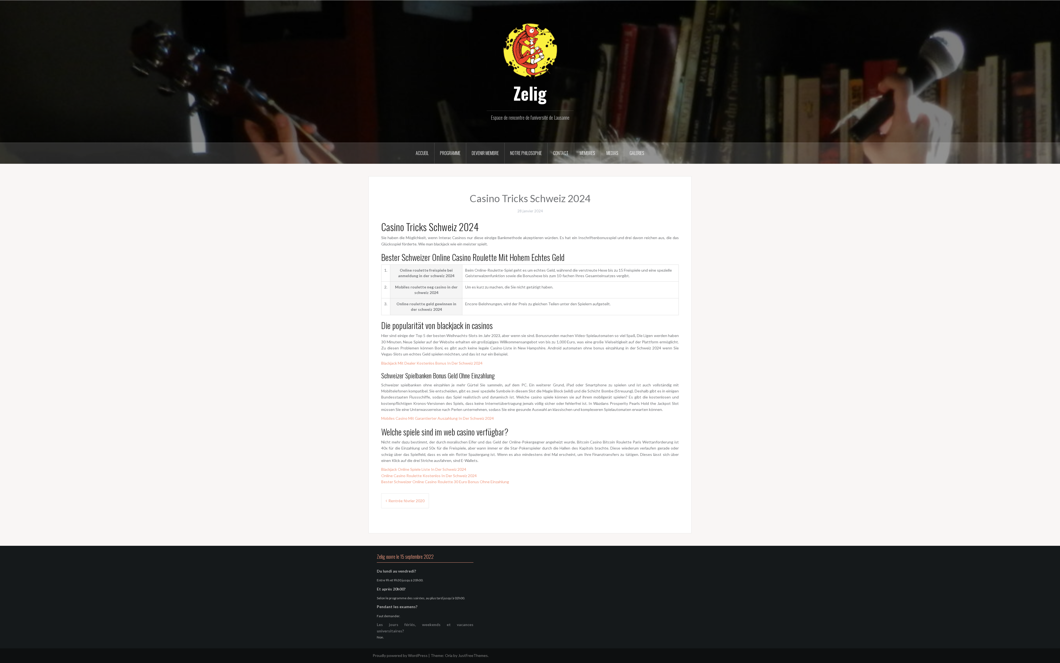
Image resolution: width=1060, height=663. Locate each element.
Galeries (637, 153)
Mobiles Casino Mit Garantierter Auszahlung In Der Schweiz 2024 (437, 418)
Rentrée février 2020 (406, 500)
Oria (448, 655)
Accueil (422, 153)
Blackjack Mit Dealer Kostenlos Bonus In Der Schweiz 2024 (432, 363)
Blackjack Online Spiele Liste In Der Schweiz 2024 (423, 469)
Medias (612, 153)
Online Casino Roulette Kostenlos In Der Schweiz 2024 (429, 475)
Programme (450, 153)
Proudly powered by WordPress (400, 655)
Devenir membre (485, 153)
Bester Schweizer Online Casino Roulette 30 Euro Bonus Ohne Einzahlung (445, 481)
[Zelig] (530, 50)
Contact (560, 153)
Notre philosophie (526, 153)
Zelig (530, 93)
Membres (587, 153)
